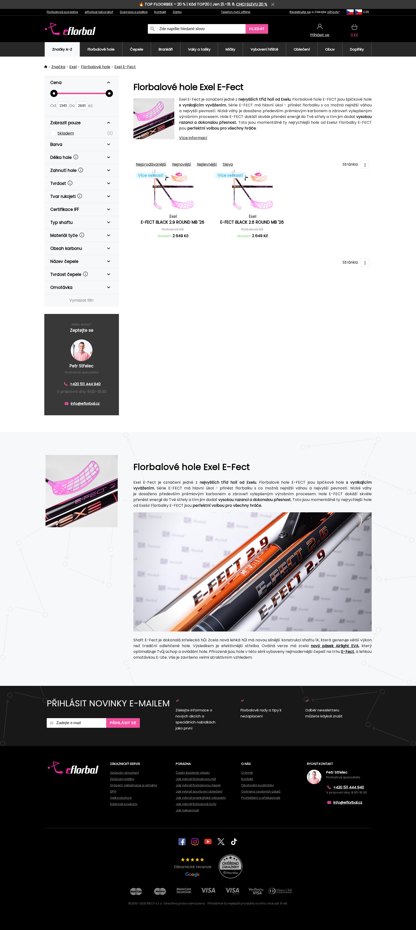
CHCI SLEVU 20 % (251, 4)
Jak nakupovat (187, 810)
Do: (72, 105)
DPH (113, 791)
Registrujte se (300, 12)
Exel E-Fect (125, 67)
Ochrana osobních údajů (260, 791)
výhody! (333, 12)
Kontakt (160, 12)
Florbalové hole (95, 67)
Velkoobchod (120, 797)
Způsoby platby (122, 779)
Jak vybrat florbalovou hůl (196, 779)
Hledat (257, 29)
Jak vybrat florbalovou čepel (198, 785)
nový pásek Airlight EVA (335, 646)
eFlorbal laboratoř (99, 12)
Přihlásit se (123, 723)
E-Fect (347, 651)
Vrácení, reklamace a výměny (133, 785)
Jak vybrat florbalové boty (196, 804)
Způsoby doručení (124, 772)
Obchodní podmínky (257, 785)
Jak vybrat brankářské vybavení (201, 797)
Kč (90, 105)
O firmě (247, 772)
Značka (58, 67)
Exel (73, 67)
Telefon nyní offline (235, 12)
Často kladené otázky (193, 772)
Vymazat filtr (81, 300)
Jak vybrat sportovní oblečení (199, 791)
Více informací (193, 138)
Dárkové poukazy (123, 804)
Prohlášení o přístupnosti (260, 797)
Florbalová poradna (62, 12)
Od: (54, 105)
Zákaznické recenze (192, 867)
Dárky (177, 12)
